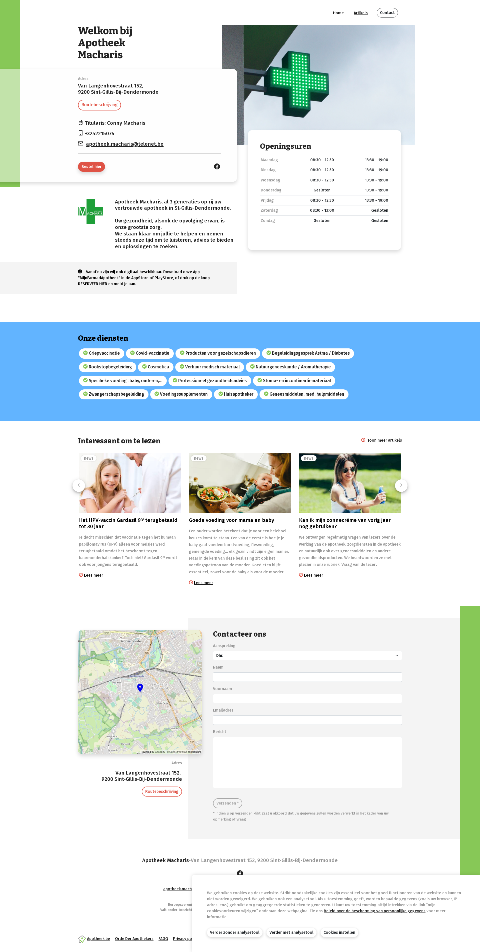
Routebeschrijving (100, 104)
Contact (387, 12)
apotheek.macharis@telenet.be (125, 144)
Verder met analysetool (292, 932)
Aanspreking (224, 645)
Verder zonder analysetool (235, 932)
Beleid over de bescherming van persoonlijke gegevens (375, 911)
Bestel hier (92, 166)
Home (338, 12)
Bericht (219, 731)
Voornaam (222, 688)
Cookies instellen (339, 932)
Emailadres (223, 710)
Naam (218, 667)
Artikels (361, 12)
